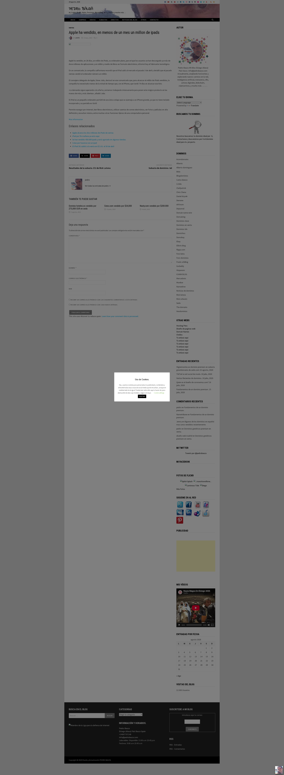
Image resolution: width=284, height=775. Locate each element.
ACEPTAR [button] (142, 396)
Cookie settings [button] (159, 393)
